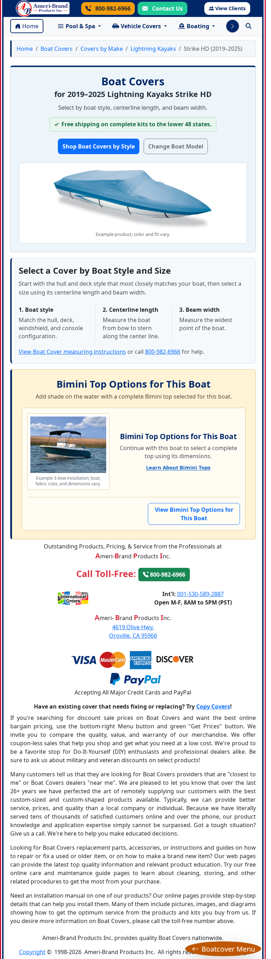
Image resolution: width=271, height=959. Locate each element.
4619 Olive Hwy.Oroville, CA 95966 (133, 631)
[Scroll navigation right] (232, 26)
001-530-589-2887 (200, 594)
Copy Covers (213, 706)
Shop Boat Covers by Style (98, 146)
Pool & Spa (80, 26)
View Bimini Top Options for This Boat (194, 514)
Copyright (32, 952)
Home (30, 26)
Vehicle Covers (140, 26)
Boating (198, 26)
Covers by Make (101, 49)
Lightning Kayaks (153, 49)
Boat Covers (57, 49)
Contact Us (167, 8)
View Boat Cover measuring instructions (72, 352)
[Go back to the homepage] (43, 8)
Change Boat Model (175, 146)
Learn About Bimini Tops (178, 467)
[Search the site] (249, 26)
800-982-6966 (112, 8)
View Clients (230, 8)
